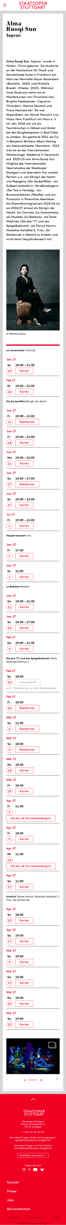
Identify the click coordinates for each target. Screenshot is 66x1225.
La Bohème (12, 586)
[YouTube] (35, 1169)
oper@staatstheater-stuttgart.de (33, 1140)
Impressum (13, 1217)
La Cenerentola (15, 350)
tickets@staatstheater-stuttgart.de (33, 1148)
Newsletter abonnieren (31, 1155)
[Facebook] (29, 1169)
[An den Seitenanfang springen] (33, 1099)
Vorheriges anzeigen (7, 1079)
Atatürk (11, 896)
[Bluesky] (42, 1169)
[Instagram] (23, 1169)
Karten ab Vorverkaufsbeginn (31, 818)
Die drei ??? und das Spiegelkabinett (28, 658)
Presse (12, 1191)
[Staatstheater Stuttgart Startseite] (33, 5)
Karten (24, 371)
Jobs (10, 1200)
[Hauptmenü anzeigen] (4, 5)
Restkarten (27, 422)
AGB (56, 1217)
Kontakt (13, 1182)
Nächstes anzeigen (57, 1079)
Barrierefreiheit (18, 1209)
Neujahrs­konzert (16, 535)
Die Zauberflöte (15, 401)
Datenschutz (36, 1217)
